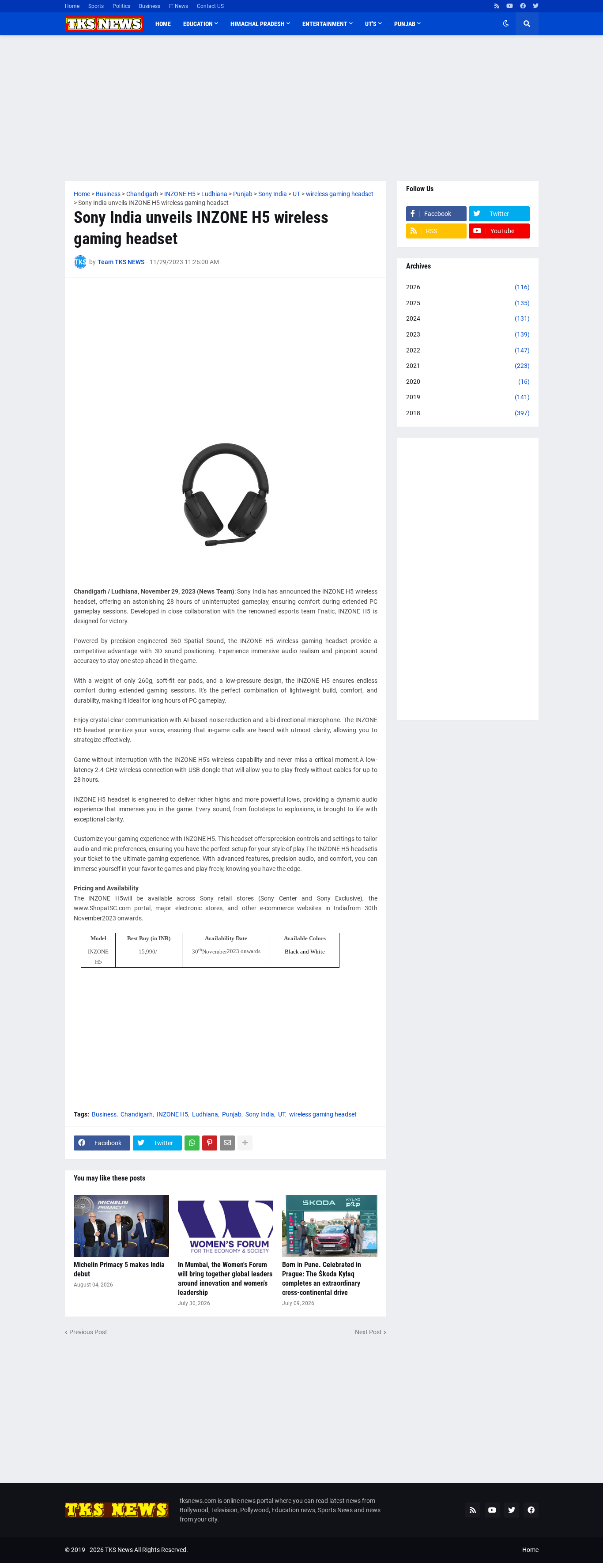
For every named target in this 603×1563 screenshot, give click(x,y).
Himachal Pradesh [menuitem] (257, 23)
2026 (468, 287)
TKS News (119, 1549)
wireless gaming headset (323, 1114)
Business (149, 6)
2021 (468, 365)
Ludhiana (205, 1114)
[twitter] (536, 6)
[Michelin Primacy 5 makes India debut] (121, 1226)
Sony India (259, 1114)
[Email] (227, 1142)
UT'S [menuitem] (371, 23)
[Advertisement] (302, 108)
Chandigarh (137, 1114)
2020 (468, 381)
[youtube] (509, 6)
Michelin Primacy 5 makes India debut (119, 1269)
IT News (178, 6)
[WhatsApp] (192, 1142)
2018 (468, 412)
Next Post (368, 1332)
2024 (468, 318)
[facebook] (523, 6)
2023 (468, 334)
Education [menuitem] (198, 23)
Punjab (231, 1114)
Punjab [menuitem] (404, 23)
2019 (468, 397)
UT (281, 1114)
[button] (506, 23)
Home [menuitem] (163, 23)
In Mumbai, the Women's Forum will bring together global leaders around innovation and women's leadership (225, 1278)
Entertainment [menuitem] (324, 23)
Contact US (210, 6)
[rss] (496, 6)
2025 (468, 303)
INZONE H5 (172, 1114)
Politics (121, 6)
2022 (468, 350)
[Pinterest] (209, 1142)
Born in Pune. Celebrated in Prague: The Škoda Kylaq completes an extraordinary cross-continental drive (321, 1278)
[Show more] (245, 1142)
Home (72, 6)
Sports (96, 6)
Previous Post (88, 1332)
